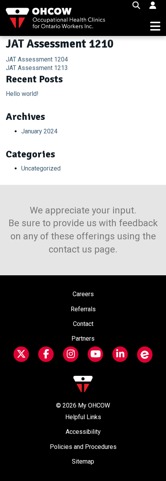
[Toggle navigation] (155, 26)
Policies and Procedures (83, 446)
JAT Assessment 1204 (37, 59)
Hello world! (22, 93)
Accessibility (83, 431)
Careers (83, 294)
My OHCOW (94, 405)
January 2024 (39, 131)
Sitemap (83, 461)
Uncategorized (41, 168)
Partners (83, 338)
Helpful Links (83, 417)
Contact (83, 323)
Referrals (83, 309)
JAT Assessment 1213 (37, 68)
